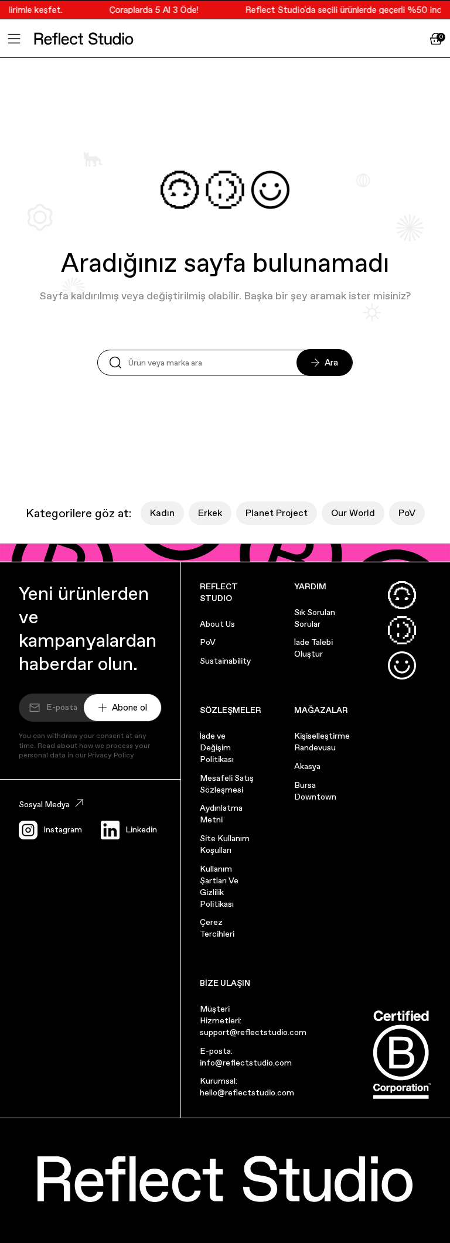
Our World (353, 513)
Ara (331, 362)
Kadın (162, 513)
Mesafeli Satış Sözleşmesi (227, 784)
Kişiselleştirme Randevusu (322, 741)
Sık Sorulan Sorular (314, 618)
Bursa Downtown (315, 791)
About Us (217, 624)
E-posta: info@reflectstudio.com (246, 1057)
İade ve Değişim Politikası (217, 747)
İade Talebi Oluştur (313, 648)
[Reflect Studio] (84, 38)
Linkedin (141, 829)
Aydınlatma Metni (221, 814)
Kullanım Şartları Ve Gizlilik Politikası (219, 886)
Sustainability (225, 660)
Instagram (62, 829)
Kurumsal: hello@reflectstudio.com (247, 1086)
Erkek (210, 513)
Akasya (307, 766)
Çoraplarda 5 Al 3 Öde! (149, 9)
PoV (406, 513)
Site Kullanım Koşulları (225, 844)
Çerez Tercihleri (217, 928)
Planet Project (277, 513)
